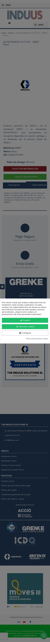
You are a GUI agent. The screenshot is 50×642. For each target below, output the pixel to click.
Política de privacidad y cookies (37, 339)
